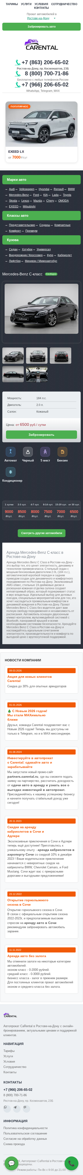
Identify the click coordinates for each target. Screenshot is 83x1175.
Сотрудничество (64, 4)
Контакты (41, 8)
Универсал (44, 249)
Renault (59, 189)
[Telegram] (17, 1109)
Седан (13, 249)
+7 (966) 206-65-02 (17, 1090)
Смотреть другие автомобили (41, 533)
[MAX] (26, 1109)
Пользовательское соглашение (25, 1133)
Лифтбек (15, 261)
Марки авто (16, 180)
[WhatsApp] (7, 1109)
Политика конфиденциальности (25, 1128)
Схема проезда (14, 1144)
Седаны (44, 225)
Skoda (13, 200)
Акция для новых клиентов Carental (29, 679)
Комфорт (15, 230)
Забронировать (41, 434)
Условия (41, 4)
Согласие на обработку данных (25, 1138)
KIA (45, 195)
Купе (50, 255)
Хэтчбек (27, 249)
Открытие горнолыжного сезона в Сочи (27, 902)
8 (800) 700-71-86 (15, 1095)
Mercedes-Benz (19, 195)
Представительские (22, 225)
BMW (71, 189)
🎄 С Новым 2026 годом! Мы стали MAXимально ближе (27, 715)
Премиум (31, 230)
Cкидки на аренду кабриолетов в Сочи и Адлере (25, 831)
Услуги (26, 4)
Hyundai (44, 189)
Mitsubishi (29, 206)
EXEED (13, 206)
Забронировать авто (42, 26)
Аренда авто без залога (26, 956)
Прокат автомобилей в (41, 14)
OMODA (63, 200)
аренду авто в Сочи (40, 923)
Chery (50, 200)
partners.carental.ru (22, 776)
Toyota (67, 195)
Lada (55, 195)
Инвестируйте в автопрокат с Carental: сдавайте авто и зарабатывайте (30, 762)
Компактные (62, 225)
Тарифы (12, 4)
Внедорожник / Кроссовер (26, 255)
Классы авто (17, 215)
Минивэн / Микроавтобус (41, 261)
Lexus (25, 200)
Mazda (37, 200)
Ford (36, 195)
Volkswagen (26, 189)
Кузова (12, 240)
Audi (12, 189)
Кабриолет (65, 255)
